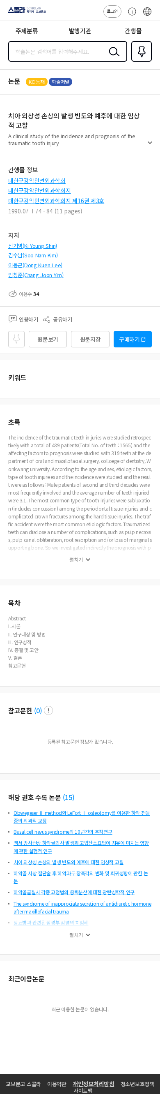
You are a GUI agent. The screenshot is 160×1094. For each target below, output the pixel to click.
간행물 (133, 30)
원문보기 (47, 339)
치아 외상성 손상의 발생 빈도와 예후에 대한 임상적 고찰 (68, 861)
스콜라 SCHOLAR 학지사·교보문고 (25, 12)
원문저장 (90, 339)
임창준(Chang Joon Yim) (36, 275)
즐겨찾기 (140, 61)
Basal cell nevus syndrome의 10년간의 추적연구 (63, 831)
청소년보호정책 (137, 1084)
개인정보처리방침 (93, 1084)
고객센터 (130, 15)
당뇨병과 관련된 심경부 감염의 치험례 (51, 922)
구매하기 (129, 339)
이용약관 (56, 1084)
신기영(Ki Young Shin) (32, 246)
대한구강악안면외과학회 (37, 180)
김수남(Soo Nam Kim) (33, 255)
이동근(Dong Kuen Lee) (35, 265)
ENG (147, 15)
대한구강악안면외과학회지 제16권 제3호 (56, 201)
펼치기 (150, 146)
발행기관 (80, 30)
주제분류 (27, 30)
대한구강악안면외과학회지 (39, 190)
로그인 (112, 11)
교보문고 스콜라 (23, 1084)
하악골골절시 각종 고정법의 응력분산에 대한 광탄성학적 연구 (74, 891)
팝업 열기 (48, 710)
